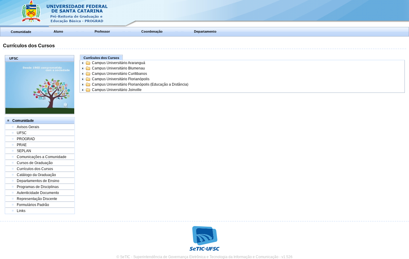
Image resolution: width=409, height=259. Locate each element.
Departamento (205, 31)
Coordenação (152, 31)
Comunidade (21, 32)
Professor (102, 31)
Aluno (58, 31)
